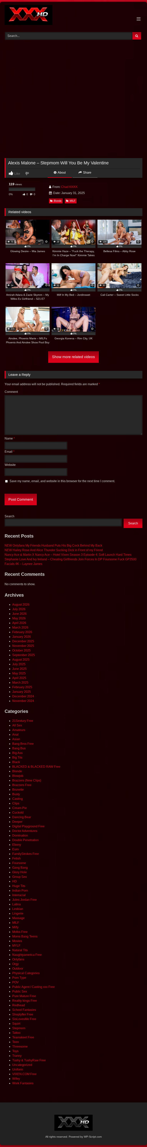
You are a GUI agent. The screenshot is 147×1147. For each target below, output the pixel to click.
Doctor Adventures (24, 831)
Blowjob (17, 775)
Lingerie (17, 913)
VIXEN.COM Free (24, 1074)
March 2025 (20, 682)
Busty (16, 794)
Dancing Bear (21, 817)
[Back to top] (135, 1135)
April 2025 (19, 678)
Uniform (17, 1069)
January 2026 (21, 636)
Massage (18, 918)
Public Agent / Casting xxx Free (33, 987)
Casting (17, 798)
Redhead (18, 1005)
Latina (16, 904)
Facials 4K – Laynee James (23, 563)
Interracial (19, 895)
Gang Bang (20, 867)
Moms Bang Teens (25, 936)
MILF (72, 200)
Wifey (16, 1078)
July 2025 (18, 664)
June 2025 (19, 668)
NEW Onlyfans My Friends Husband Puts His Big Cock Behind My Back (53, 545)
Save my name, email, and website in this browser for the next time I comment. (62, 481)
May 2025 (19, 673)
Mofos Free (20, 931)
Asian (16, 739)
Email (9, 451)
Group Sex (19, 876)
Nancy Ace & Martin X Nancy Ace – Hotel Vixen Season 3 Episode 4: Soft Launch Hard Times (68, 554)
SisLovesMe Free (24, 1019)
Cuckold (18, 812)
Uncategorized (22, 1065)
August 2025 (20, 659)
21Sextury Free (22, 720)
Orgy (15, 964)
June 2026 (19, 613)
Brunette (18, 789)
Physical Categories (26, 973)
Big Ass (17, 753)
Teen (15, 1042)
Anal (15, 734)
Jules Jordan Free (24, 899)
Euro (15, 849)
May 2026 (19, 618)
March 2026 (20, 627)
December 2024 (23, 696)
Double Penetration (25, 840)
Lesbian (17, 909)
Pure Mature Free (24, 996)
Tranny (17, 1055)
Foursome (19, 863)
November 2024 (23, 701)
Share (86, 172)
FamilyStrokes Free (25, 853)
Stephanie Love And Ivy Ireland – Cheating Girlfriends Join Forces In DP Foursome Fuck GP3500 (70, 559)
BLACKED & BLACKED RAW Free (36, 766)
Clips (15, 803)
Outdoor (17, 968)
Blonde (57, 200)
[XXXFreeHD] (73, 15)
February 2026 (22, 632)
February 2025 (22, 687)
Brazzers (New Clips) (26, 780)
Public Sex (19, 991)
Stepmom (18, 1028)
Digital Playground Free (28, 826)
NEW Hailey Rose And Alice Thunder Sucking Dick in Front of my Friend (54, 550)
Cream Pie (19, 808)
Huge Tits (18, 886)
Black (16, 762)
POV (15, 982)
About (61, 172)
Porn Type (19, 977)
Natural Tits (20, 950)
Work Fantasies (22, 1083)
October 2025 (21, 650)
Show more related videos (73, 357)
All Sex (17, 725)
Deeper (17, 821)
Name (10, 438)
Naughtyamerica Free (27, 954)
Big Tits (17, 757)
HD (14, 881)
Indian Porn (20, 890)
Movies (17, 941)
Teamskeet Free (23, 1037)
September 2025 (23, 655)
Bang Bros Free (23, 743)
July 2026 (18, 609)
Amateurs (18, 730)
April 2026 (19, 623)
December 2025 (23, 641)
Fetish (16, 858)
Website (10, 464)
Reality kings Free (24, 1000)
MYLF (16, 945)
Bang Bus (19, 748)
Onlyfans (18, 959)
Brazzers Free (21, 785)
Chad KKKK (69, 186)
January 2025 (21, 691)
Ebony (16, 844)
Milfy (15, 927)
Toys (15, 1051)
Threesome (20, 1046)
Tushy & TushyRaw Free (29, 1060)
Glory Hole (19, 872)
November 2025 (23, 645)
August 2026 (20, 604)
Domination (20, 835)
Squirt (16, 1023)
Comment (11, 391)
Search (9, 516)
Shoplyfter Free (22, 1014)
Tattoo (16, 1032)
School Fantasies (24, 1009)
